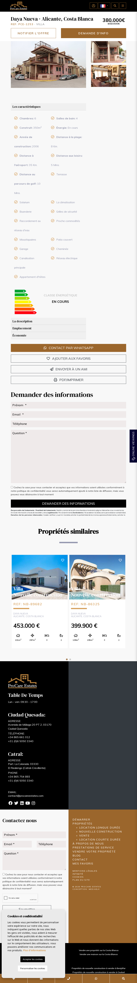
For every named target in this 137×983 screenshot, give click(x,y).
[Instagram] (33, 803)
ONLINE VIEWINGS (133, 444)
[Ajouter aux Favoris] (62, 560)
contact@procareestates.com (25, 795)
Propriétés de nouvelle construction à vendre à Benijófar (98, 968)
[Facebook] (10, 803)
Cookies (78, 877)
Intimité (78, 874)
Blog (77, 855)
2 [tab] (70, 659)
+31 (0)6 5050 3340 (20, 741)
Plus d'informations (34, 950)
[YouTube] (27, 803)
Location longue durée (99, 827)
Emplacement (22, 328)
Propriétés (82, 823)
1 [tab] (67, 659)
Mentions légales (85, 871)
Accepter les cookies (33, 959)
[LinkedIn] (21, 803)
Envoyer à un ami (71, 369)
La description (22, 321)
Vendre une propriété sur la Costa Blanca (98, 950)
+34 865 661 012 (19, 737)
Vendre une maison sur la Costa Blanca (99, 954)
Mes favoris (83, 863)
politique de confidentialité (31, 490)
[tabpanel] (40, 601)
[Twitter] (16, 803)
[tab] (48, 106)
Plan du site (81, 880)
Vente (84, 835)
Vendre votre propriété (94, 851)
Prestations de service (93, 847)
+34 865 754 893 (19, 776)
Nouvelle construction (100, 831)
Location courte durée (100, 839)
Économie (19, 335)
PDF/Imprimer (70, 380)
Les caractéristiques (26, 107)
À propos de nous (88, 843)
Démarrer (81, 819)
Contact (80, 859)
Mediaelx (94, 889)
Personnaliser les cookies (32, 968)
